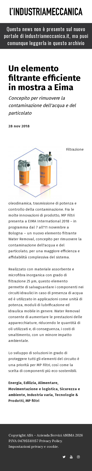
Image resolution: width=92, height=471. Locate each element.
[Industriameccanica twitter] (64, 457)
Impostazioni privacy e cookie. (34, 446)
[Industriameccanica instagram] (78, 457)
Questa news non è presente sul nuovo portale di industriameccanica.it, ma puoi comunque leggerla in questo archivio (46, 36)
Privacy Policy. (50, 441)
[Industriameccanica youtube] (71, 457)
